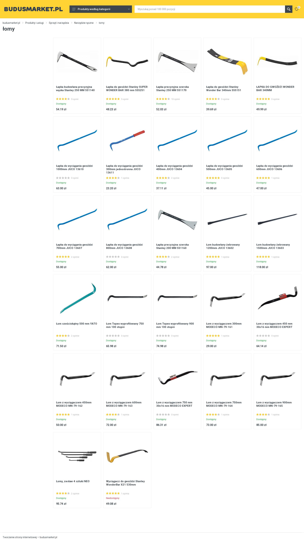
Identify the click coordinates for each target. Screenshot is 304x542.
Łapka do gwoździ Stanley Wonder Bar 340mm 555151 (223, 88)
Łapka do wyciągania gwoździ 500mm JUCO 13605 (224, 167)
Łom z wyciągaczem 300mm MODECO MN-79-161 (224, 325)
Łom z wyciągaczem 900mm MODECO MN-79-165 (274, 404)
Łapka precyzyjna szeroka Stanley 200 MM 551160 (172, 246)
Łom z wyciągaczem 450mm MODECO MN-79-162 (73, 404)
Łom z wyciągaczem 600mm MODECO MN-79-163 (123, 404)
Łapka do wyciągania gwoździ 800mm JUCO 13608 (124, 246)
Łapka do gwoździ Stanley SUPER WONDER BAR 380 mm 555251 (127, 88)
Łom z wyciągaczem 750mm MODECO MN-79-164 (224, 404)
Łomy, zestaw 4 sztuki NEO (73, 481)
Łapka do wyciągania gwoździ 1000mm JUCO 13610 (74, 167)
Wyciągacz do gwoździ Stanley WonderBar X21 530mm (125, 483)
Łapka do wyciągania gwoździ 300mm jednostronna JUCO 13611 (124, 169)
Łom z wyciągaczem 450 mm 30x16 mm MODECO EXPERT (274, 325)
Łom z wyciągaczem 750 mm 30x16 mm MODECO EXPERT (174, 404)
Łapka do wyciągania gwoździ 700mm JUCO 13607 (74, 246)
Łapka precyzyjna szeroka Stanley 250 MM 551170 (172, 88)
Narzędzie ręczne (84, 22)
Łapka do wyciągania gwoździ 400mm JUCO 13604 (174, 167)
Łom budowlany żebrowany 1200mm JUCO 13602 (223, 246)
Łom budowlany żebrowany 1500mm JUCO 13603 (273, 246)
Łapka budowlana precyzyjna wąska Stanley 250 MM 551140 (75, 88)
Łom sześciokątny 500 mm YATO (76, 323)
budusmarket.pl (11, 22)
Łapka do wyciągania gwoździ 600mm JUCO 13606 (274, 167)
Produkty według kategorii (94, 9)
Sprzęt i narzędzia (59, 22)
